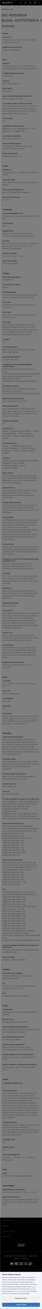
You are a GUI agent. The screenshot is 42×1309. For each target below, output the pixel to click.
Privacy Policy (18, 1291)
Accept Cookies (21, 1305)
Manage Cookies (21, 1298)
